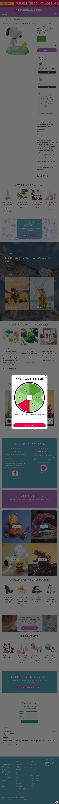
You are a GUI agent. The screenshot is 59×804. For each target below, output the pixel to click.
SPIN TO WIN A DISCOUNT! (29, 425)
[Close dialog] (45, 377)
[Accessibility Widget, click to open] (56, 802)
